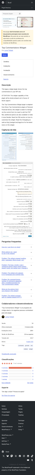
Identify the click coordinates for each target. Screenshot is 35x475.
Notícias (4, 409)
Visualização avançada (9, 354)
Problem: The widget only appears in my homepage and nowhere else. (13, 273)
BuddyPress (6, 444)
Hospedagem (6, 412)
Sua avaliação (6, 383)
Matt (4, 438)
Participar (21, 420)
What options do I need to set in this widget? (9, 252)
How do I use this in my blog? (11, 247)
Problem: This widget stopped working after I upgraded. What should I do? (14, 259)
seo (32, 345)
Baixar (5, 55)
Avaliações (6, 66)
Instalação (6, 70)
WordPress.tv (7, 429)
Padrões (21, 415)
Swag (21, 429)
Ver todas (30, 383)
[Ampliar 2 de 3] (31, 135)
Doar (20, 426)
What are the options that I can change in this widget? (10, 290)
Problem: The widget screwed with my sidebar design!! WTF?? (12, 296)
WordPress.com (7, 435)
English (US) (30, 341)
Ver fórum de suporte (8, 395)
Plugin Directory (6, 7)
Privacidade (5, 415)
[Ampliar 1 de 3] (14, 135)
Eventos (21, 423)
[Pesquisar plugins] (19, 13)
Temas (20, 409)
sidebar (26, 349)
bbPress (5, 441)
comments (21, 345)
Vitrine (20, 406)
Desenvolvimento (8, 75)
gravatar (27, 345)
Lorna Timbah (8, 50)
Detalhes (6, 61)
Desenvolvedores (7, 426)
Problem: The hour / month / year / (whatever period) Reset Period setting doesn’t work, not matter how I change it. (15, 266)
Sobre (3, 406)
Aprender (4, 420)
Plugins (20, 412)
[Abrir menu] (32, 2)
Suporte (5, 79)
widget (31, 349)
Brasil (7, 452)
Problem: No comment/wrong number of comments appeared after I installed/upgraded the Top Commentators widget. (11, 282)
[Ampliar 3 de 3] (31, 164)
